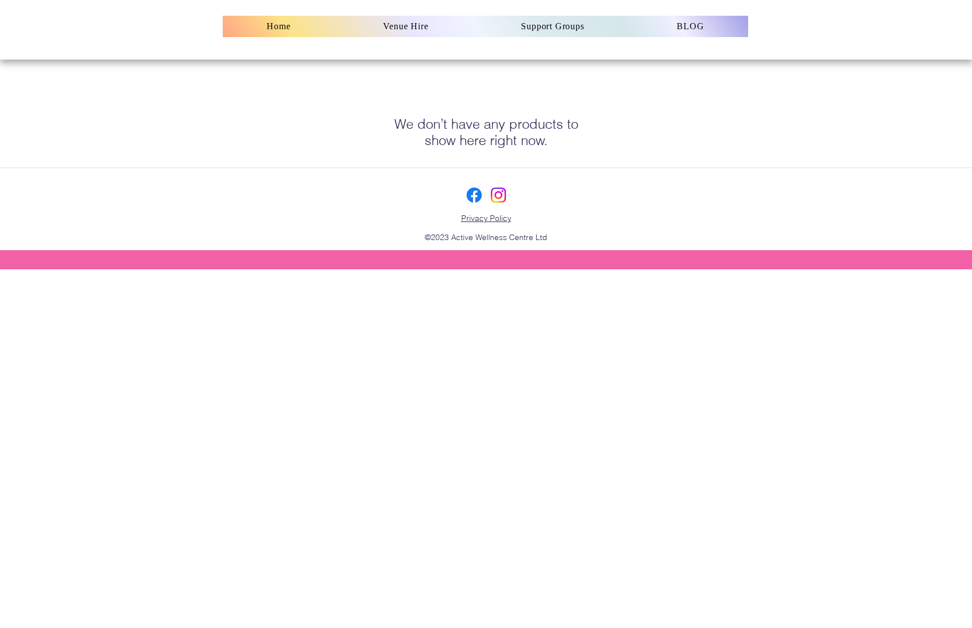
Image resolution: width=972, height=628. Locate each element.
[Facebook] (474, 195)
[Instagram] (498, 195)
